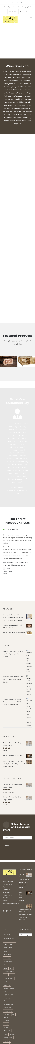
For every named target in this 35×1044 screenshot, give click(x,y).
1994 (5, 951)
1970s (5, 944)
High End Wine (8, 994)
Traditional (7, 1041)
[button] (1, 361)
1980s (11, 944)
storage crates (8, 1037)
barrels (6, 964)
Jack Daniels (7, 1007)
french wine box (8, 978)
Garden (6, 981)
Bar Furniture (8, 961)
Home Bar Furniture (7, 999)
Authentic (7, 958)
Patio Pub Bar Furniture (8, 1019)
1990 (10, 948)
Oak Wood (7, 1014)
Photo (8, 568)
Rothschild (7, 1031)
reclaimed (7, 1027)
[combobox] (25, 934)
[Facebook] (3, 911)
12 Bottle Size (8, 935)
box (12, 964)
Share (5, 573)
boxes (5, 968)
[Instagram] (6, 911)
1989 (5, 948)
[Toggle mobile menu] (31, 18)
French (12, 975)
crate (5, 975)
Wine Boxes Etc (13, 529)
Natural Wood (8, 1011)
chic (11, 968)
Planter (6, 1024)
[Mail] (9, 911)
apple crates (7, 954)
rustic (5, 1034)
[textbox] (25, 935)
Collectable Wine (9, 971)
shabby (12, 1034)
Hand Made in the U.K (9, 990)
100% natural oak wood (9, 939)
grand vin (7, 985)
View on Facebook (7, 571)
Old (13, 1014)
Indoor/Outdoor (8, 1004)
